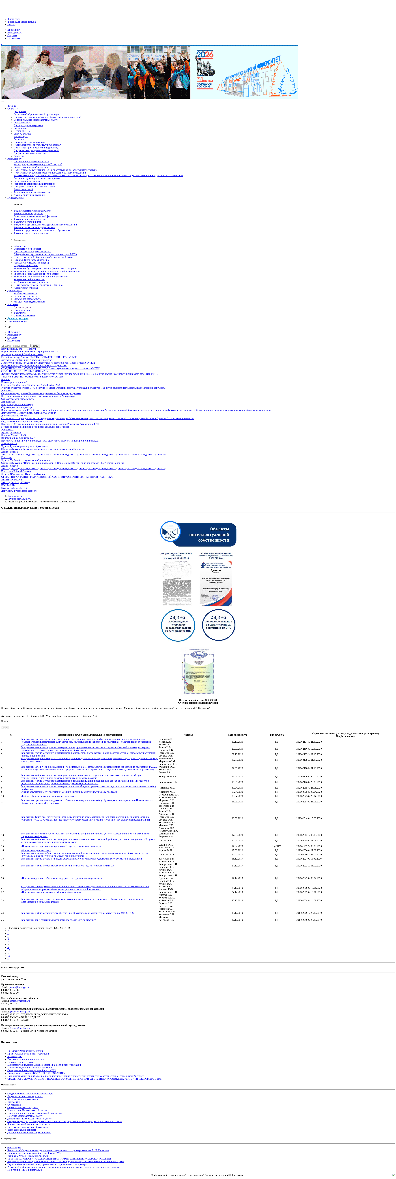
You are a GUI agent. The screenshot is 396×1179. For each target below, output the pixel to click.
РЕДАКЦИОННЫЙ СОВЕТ (45, 477)
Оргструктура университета (28, 125)
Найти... (35, 346)
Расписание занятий (115, 410)
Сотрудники (20, 128)
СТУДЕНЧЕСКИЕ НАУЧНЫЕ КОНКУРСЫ (25, 371)
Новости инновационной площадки (80, 440)
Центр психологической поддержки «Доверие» (39, 285)
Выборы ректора (22, 133)
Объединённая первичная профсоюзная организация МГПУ (45, 254)
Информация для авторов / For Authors (92, 463)
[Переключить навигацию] (2, 101)
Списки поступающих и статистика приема (37, 178)
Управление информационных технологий (36, 273)
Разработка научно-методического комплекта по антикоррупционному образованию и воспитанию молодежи (65, 1161)
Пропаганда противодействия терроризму (36, 147)
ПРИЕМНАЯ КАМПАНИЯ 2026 (31, 161)
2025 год (152, 454)
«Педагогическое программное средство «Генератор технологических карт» (61, 846)
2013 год (35, 454)
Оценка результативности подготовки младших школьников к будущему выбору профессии (69, 792)
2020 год (103, 454)
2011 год (16, 454)
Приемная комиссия (24, 315)
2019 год (94, 454)
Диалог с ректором (17, 318)
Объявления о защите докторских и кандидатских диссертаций (35, 418)
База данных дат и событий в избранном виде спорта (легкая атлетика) (58, 920)
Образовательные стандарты (22, 1107)
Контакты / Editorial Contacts (16, 471)
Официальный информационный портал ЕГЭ (31, 1070)
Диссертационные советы (15, 415)
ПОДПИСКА (106, 477)
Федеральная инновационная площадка (22, 421)
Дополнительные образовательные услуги (36, 119)
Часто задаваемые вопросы (21, 1129)
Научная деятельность (25, 296)
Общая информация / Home (16, 463)
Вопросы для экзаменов (14, 410)
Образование (14, 1104)
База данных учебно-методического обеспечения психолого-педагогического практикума (68, 865)
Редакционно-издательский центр (32, 262)
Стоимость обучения (45, 413)
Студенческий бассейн (26, 265)
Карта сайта (14, 19)
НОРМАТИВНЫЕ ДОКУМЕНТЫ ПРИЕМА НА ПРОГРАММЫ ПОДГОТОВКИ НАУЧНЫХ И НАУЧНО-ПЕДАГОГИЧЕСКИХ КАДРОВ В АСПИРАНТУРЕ (98, 175)
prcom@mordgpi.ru (19, 987)
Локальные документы (69, 393)
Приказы (162, 418)
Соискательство (25, 413)
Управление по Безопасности (29, 279)
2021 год (113, 454)
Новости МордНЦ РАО (13, 435)
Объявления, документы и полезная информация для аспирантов (161, 410)
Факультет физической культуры (31, 233)
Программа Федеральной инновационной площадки (29, 424)
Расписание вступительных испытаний (34, 183)
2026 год (161, 454)
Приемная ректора (23, 307)
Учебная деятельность (25, 293)
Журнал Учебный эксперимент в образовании (25, 460)
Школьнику (13, 29)
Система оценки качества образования (27, 1127)
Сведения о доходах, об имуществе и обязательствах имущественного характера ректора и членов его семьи (64, 1121)
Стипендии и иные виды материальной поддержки (34, 1113)
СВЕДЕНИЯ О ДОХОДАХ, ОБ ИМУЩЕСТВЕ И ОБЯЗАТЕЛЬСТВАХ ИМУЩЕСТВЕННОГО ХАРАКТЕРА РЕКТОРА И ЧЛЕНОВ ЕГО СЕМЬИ (85, 1078)
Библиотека (20, 246)
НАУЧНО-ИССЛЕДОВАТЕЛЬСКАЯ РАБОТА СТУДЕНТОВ (34, 365)
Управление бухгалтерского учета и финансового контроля (45, 268)
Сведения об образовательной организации (37, 114)
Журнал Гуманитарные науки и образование (24, 446)
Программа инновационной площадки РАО (24, 440)
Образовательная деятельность (17, 399)
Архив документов (11, 432)
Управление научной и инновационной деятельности (42, 276)
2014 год (45, 454)
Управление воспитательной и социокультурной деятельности (47, 271)
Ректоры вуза (21, 136)
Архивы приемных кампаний (29, 195)
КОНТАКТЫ (8, 485)
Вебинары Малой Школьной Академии (28, 1156)
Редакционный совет (34, 449)
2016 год (64, 454)
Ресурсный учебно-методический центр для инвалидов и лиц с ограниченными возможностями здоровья (63, 1167)
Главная (11, 106)
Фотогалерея (14, 1147)
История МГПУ (22, 131)
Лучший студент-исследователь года (21, 374)
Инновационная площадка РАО (18, 438)
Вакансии (19, 139)
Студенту (12, 35)
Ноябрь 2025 (39, 385)
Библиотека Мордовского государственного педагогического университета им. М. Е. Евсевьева (58, 1150)
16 (8, 955)
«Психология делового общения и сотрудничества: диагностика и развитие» (61, 878)
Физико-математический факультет (32, 210)
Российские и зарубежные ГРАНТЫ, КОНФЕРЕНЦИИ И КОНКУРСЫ (39, 357)
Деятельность (14, 290)
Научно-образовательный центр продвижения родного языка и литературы (47, 1164)
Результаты (73, 424)
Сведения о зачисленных (27, 181)
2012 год (25, 454)
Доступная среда (22, 122)
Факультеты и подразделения (22, 1099)
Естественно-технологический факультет (35, 216)
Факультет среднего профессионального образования (42, 230)
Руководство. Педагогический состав (27, 1110)
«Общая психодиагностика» (36, 850)
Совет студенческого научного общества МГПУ (74, 368)
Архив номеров (9, 451)
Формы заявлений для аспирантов (51, 410)
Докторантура (9, 413)
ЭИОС (11, 24)
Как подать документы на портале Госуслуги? (38, 164)
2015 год (55, 454)
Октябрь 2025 (24, 385)
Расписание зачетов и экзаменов (87, 410)
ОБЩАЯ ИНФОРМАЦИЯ (15, 477)
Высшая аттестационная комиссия (25, 1059)
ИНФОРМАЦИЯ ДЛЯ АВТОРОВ (80, 477)
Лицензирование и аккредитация (25, 1096)
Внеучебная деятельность (27, 299)
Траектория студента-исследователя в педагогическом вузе (32, 376)
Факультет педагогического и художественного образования (45, 224)
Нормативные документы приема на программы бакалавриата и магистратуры (55, 170)
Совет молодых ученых (82, 362)
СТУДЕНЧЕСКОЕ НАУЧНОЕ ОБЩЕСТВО (25, 368)
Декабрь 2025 (53, 385)
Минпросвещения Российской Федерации (29, 1067)
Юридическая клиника (26, 287)
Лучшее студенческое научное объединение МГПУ (68, 374)
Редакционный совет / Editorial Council (51, 463)
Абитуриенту (14, 32)
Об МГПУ (12, 108)
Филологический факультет (28, 213)
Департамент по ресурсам (27, 248)
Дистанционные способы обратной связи (29, 1132)
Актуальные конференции (15, 360)
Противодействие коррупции (29, 142)
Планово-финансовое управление (31, 260)
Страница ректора (17, 321)
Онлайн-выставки (33, 354)
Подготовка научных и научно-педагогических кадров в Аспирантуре (38, 396)
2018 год (84, 454)
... (8, 936)
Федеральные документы (14, 393)
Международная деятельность (29, 301)
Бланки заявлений (23, 189)
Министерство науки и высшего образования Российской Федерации (44, 1064)
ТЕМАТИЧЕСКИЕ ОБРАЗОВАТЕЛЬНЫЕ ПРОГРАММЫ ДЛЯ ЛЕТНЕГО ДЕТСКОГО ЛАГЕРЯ (59, 1158)
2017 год (74, 454)
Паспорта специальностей (180, 418)
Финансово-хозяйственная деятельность (28, 1124)
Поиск (5, 728)
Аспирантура (8, 401)
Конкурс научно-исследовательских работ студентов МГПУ (126, 374)
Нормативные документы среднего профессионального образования (50, 172)
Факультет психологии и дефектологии (34, 227)
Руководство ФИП (89, 424)
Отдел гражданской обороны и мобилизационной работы (44, 257)
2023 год (133, 454)
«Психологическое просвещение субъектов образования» (51, 892)
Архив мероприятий (12, 354)
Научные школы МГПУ (14, 348)
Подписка (78, 449)
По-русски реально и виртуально (24, 1169)
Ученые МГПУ (9, 443)
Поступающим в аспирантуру (17, 404)
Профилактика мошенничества (30, 153)
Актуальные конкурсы (42, 360)
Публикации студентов (88, 387)
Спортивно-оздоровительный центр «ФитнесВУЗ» (34, 1153)
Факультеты (20, 312)
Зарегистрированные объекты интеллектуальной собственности (35, 362)
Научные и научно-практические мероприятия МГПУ (29, 351)
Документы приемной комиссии (31, 167)
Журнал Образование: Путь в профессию (23, 474)
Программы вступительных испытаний (35, 186)
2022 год (123, 454)
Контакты (19, 156)
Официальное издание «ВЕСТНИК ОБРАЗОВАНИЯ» (36, 1073)
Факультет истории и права (28, 222)
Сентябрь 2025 (9, 385)
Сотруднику (13, 38)
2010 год (6, 454)
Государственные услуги (20, 1062)
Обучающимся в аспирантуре (16, 407)
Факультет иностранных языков (30, 219)
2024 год (142, 454)
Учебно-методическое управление (32, 282)
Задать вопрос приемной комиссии (32, 192)
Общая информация (12, 449)
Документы (20, 111)
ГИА (30, 410)
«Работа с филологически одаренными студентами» (48, 796)
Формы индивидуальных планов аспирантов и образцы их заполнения (233, 410)
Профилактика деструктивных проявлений (36, 150)
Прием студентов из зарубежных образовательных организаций (47, 117)
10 (8, 950)
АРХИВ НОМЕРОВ (12, 479)
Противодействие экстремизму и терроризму (37, 145)
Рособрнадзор (14, 1056)
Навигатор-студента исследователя (119, 387)
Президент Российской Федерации (25, 1051)
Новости (31, 348)
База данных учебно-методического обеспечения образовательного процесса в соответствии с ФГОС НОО (77, 913)
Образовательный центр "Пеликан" (32, 251)
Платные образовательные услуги (25, 1116)
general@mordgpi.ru (19, 1000)
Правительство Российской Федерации (28, 1053)
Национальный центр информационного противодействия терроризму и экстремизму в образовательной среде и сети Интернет (75, 1076)
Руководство (21, 490)
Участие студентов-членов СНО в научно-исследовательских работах (38, 387)
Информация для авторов (59, 449)
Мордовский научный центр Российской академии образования (35, 426)
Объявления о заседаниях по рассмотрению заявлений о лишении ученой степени (113, 418)
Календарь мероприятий (14, 382)
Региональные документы (42, 393)
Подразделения (15, 197)
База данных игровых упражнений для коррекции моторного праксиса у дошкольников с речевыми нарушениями (81, 858)
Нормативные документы (152, 387)
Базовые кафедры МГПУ (14, 488)
